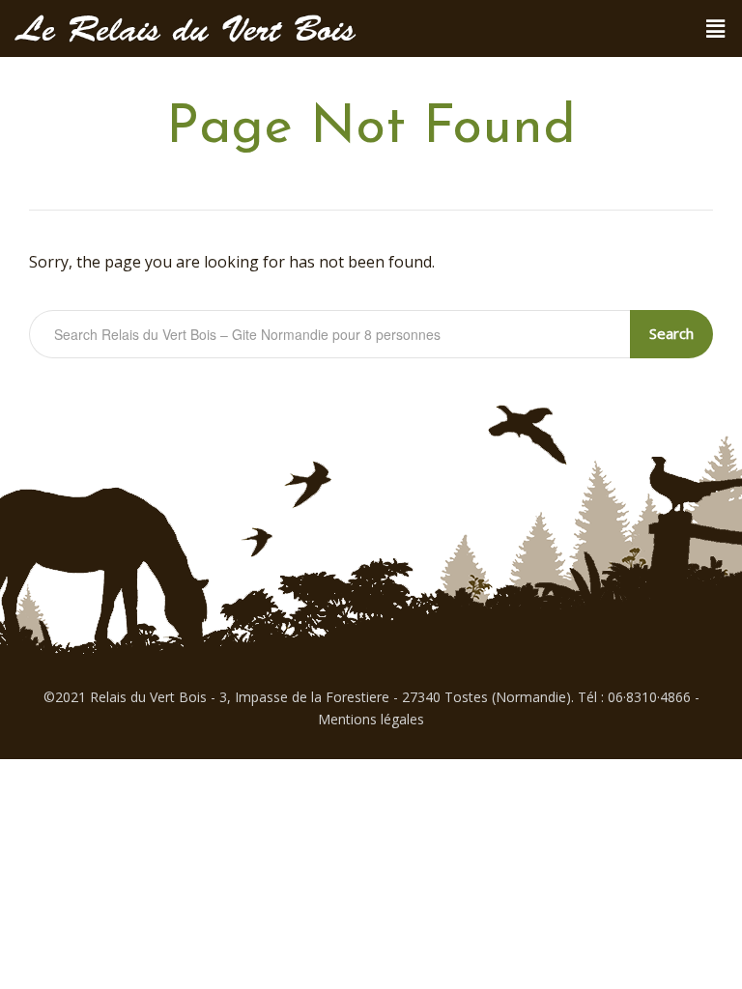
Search (671, 333)
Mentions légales (371, 719)
